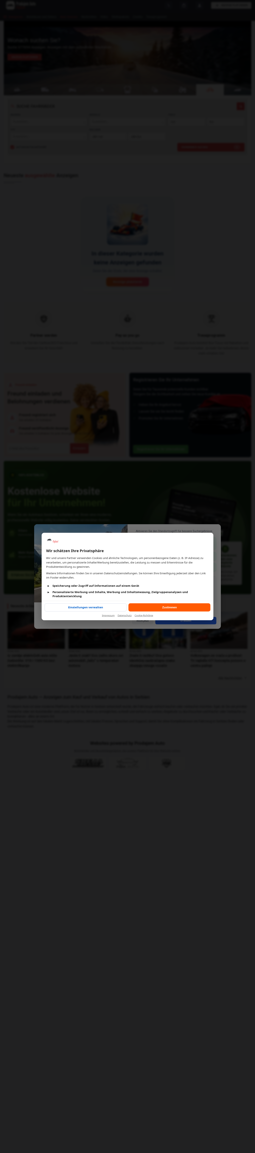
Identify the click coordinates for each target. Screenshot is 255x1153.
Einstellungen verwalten (85, 607)
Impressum (108, 615)
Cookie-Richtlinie (144, 615)
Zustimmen (169, 607)
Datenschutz (125, 615)
